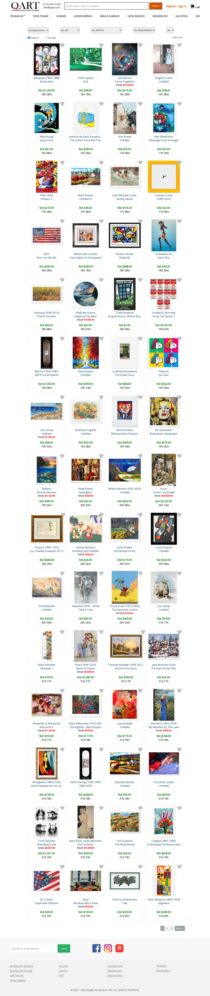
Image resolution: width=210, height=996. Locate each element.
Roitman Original (85, 430)
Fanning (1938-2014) (46, 312)
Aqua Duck (46, 140)
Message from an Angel (163, 140)
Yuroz (163, 489)
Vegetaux (163, 903)
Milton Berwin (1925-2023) (124, 489)
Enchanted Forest (124, 551)
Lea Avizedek (125, 723)
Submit (64, 948)
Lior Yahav (163, 606)
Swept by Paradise (85, 316)
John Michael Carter (124, 195)
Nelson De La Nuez (85, 254)
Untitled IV (85, 199)
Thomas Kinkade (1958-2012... (126, 665)
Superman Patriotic (46, 903)
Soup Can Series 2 (164, 316)
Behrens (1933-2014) (164, 723)
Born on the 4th (46, 257)
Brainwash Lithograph (164, 433)
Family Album (124, 199)
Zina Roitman (46, 606)
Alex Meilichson (163, 136)
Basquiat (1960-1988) (47, 78)
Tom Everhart (46, 841)
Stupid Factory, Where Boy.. (124, 316)
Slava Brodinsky (124, 782)
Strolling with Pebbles (85, 551)
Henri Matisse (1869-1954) (163, 899)
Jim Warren (125, 78)
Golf (85, 81)
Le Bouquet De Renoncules (163, 844)
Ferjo (86, 899)
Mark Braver (85, 195)
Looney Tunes (164, 195)
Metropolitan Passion (124, 433)
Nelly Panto (85, 489)
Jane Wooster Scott (164, 665)
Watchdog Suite (46, 844)
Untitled (164, 81)
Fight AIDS (85, 786)
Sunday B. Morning (163, 312)
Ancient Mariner (46, 492)
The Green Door (125, 375)
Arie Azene (124, 136)
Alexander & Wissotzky (47, 723)
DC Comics (46, 899)
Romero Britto (125, 254)
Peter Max (46, 195)
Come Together (124, 81)
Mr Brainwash (163, 430)
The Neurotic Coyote (124, 610)
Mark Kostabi (124, 430)
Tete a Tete (85, 610)
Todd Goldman (125, 312)
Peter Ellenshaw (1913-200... (86, 723)
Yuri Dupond (124, 841)
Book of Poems (85, 668)
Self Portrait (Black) (46, 375)
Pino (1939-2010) (85, 665)
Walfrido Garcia (85, 312)
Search (155, 5)
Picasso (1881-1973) (47, 547)
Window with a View (86, 903)
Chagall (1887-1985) (164, 841)
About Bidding (18, 980)
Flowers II (46, 199)
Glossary (161, 965)
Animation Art (163, 254)
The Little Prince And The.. (86, 140)
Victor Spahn (86, 78)
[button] (17, 15)
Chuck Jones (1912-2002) (125, 606)
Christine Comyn (164, 782)
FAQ (61, 975)
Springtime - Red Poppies (85, 727)
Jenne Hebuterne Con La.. (46, 786)
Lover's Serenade (163, 492)
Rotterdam (46, 81)
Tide (124, 903)
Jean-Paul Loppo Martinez (85, 841)
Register (171, 6)
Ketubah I (46, 668)
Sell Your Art (17, 975)
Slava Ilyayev (85, 371)
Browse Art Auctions (21, 966)
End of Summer (46, 316)
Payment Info (115, 966)
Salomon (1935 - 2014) (85, 606)
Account (63, 966)
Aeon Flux (164, 257)
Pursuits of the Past (163, 668)
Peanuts (164, 371)
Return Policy (114, 975)
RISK (46, 254)
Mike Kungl (46, 136)
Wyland (46, 489)
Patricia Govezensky (124, 899)
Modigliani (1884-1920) (46, 782)
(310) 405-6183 (52, 4)
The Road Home (125, 844)
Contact (63, 970)
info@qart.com (52, 7)
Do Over (164, 375)
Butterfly (124, 257)
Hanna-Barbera (85, 547)
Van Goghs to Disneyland (85, 257)
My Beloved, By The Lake (163, 727)
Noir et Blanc (86, 844)
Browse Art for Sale (21, 970)
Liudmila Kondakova (124, 371)
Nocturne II (47, 727)
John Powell (124, 547)
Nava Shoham (46, 665)
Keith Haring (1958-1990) (85, 782)
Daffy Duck (163, 199)
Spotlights (85, 492)
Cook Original (163, 547)
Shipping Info (114, 970)
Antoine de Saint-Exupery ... (85, 136)
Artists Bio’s (163, 970)
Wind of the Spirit (126, 668)
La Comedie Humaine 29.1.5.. (47, 551)
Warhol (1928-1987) (46, 371)
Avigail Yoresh (163, 78)
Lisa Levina (46, 430)
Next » (180, 928)
